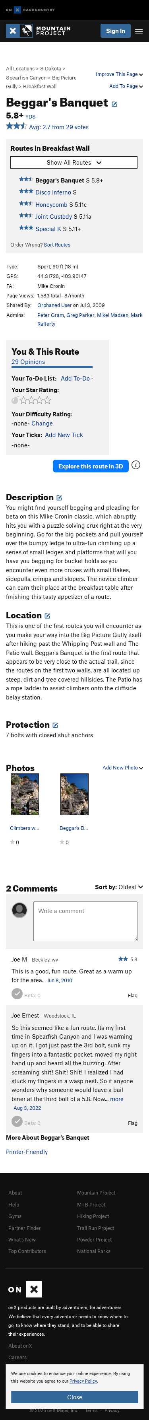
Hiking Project (93, 1216)
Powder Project (94, 1239)
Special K (48, 228)
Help (13, 1204)
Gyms (14, 1216)
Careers (17, 1357)
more (117, 1098)
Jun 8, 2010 (59, 980)
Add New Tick (64, 434)
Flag (132, 995)
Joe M (19, 959)
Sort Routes (57, 244)
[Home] (42, 31)
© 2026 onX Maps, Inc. (54, 1410)
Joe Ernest (25, 1015)
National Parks (93, 1251)
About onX (20, 1345)
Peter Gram (50, 315)
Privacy (112, 1410)
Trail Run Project (95, 1228)
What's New (22, 1239)
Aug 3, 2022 (27, 1108)
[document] (74, 1386)
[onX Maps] (25, 1295)
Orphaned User (54, 305)
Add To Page (124, 86)
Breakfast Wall (39, 86)
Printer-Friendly (27, 1151)
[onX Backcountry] (30, 10)
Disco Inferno (53, 192)
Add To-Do (75, 378)
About (15, 1192)
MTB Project (91, 1204)
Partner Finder (24, 1228)
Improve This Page (117, 74)
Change (42, 423)
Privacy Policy (83, 1381)
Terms (91, 1410)
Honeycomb (51, 204)
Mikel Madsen (112, 315)
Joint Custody (53, 216)
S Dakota (50, 68)
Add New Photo (121, 767)
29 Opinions (28, 361)
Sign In (115, 30)
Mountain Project (96, 1192)
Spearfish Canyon (26, 77)
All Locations (20, 68)
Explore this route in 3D (90, 466)
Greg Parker (80, 315)
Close (74, 1397)
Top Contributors (27, 1251)
